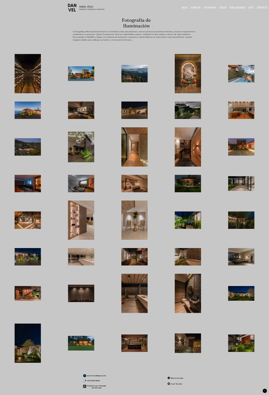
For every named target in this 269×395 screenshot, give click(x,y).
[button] (210, 8)
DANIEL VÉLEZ (86, 6)
